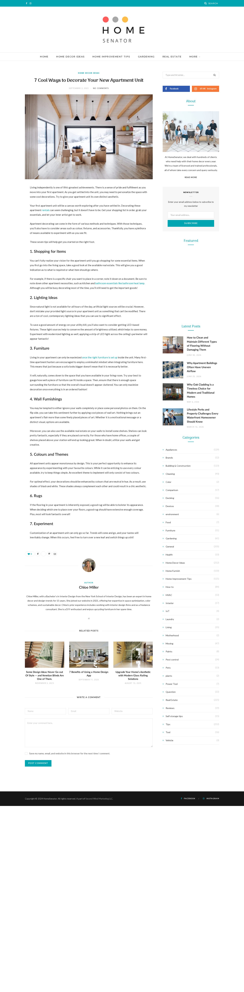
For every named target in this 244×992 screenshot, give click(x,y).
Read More (191, 177)
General (170, 546)
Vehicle (169, 740)
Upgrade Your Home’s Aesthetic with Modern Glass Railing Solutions (133, 675)
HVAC (169, 595)
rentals (46, 210)
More (193, 56)
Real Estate (172, 56)
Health (169, 554)
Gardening (146, 56)
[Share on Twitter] (12, 206)
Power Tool (191, 494)
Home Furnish (173, 570)
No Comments (101, 88)
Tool (191, 361)
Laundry (170, 619)
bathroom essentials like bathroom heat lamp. (120, 283)
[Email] (12, 222)
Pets (168, 667)
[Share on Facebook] (12, 197)
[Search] (205, 3)
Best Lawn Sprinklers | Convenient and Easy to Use (191, 436)
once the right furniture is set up (99, 357)
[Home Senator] (122, 29)
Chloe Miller (89, 587)
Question (171, 691)
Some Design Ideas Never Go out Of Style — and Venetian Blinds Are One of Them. (44, 675)
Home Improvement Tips (111, 56)
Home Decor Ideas (70, 56)
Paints (169, 651)
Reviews (170, 708)
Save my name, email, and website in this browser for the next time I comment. (69, 753)
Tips (168, 724)
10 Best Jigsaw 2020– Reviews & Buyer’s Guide (191, 370)
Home (44, 56)
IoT (167, 611)
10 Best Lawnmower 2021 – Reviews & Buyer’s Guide (191, 304)
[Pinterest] (12, 214)
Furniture (170, 530)
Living (169, 627)
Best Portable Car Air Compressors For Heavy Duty (190, 502)
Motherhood (172, 635)
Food (168, 522)
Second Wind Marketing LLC (99, 798)
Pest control (172, 659)
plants (169, 675)
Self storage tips (174, 716)
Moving (169, 643)
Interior (170, 603)
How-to (170, 586)
